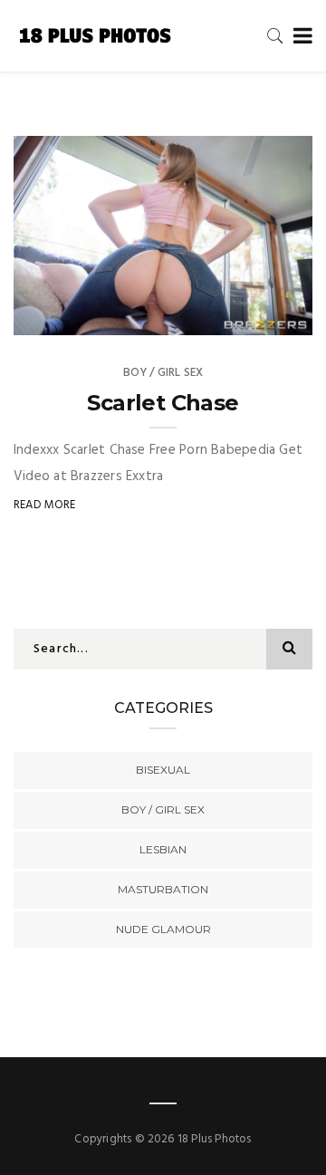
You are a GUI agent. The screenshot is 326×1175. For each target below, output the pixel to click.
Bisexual (163, 769)
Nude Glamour (163, 929)
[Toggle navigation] (299, 37)
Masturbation (163, 889)
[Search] (275, 36)
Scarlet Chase (162, 403)
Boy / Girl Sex (163, 372)
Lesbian (163, 849)
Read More (45, 505)
